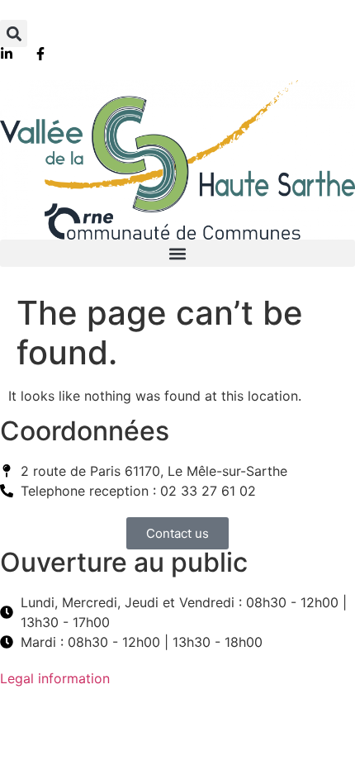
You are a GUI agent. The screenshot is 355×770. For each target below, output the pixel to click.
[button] (13, 33)
